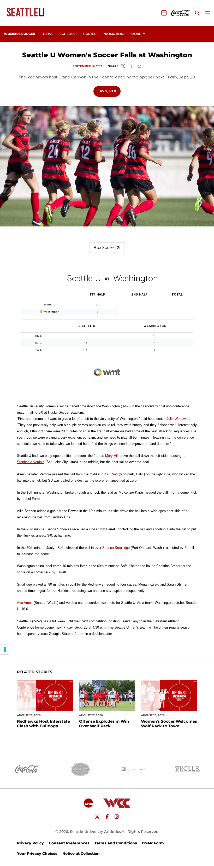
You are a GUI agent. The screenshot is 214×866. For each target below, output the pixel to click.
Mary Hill (111, 456)
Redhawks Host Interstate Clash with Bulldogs (43, 723)
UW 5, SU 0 (109, 91)
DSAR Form (153, 843)
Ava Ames (25, 603)
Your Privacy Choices (37, 853)
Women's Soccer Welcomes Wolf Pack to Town (169, 723)
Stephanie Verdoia (30, 462)
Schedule (69, 34)
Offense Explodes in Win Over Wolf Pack (104, 723)
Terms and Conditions (115, 843)
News (48, 34)
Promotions (114, 34)
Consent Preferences (69, 843)
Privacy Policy (30, 843)
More (136, 34)
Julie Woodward (178, 419)
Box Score (103, 247)
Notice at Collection (81, 853)
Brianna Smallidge (116, 548)
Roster (90, 34)
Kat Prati (111, 474)
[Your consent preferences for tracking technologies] (5, 649)
